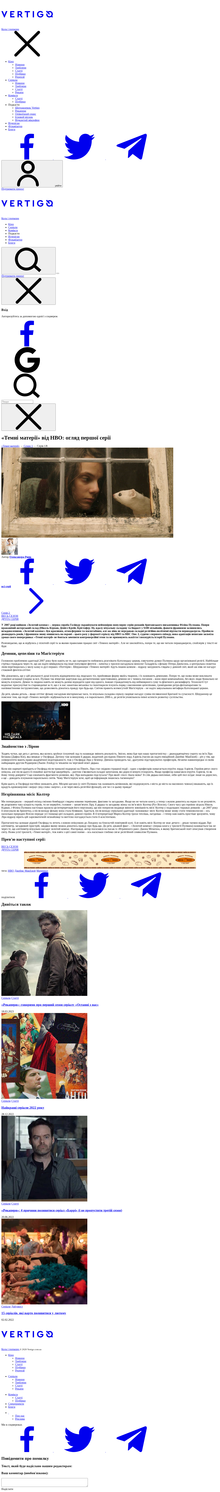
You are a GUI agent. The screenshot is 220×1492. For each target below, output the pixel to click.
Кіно (11, 61)
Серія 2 (5, 612)
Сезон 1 (28, 446)
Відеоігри (14, 123)
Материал (42, 870)
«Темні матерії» (10, 446)
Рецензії (20, 76)
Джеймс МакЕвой (25, 870)
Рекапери (20, 110)
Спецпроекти (16, 1403)
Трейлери (20, 67)
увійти (57, 185)
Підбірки (20, 73)
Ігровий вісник (24, 117)
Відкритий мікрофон (27, 120)
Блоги (11, 129)
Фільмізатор (15, 126)
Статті (19, 70)
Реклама (20, 1418)
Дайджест (17, 1306)
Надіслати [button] (7, 1489)
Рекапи (19, 92)
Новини (20, 64)
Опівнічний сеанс (25, 114)
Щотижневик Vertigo (27, 107)
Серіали (13, 80)
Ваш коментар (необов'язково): (24, 1473)
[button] (9, 615)
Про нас (20, 1415)
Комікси (13, 95)
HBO (11, 870)
